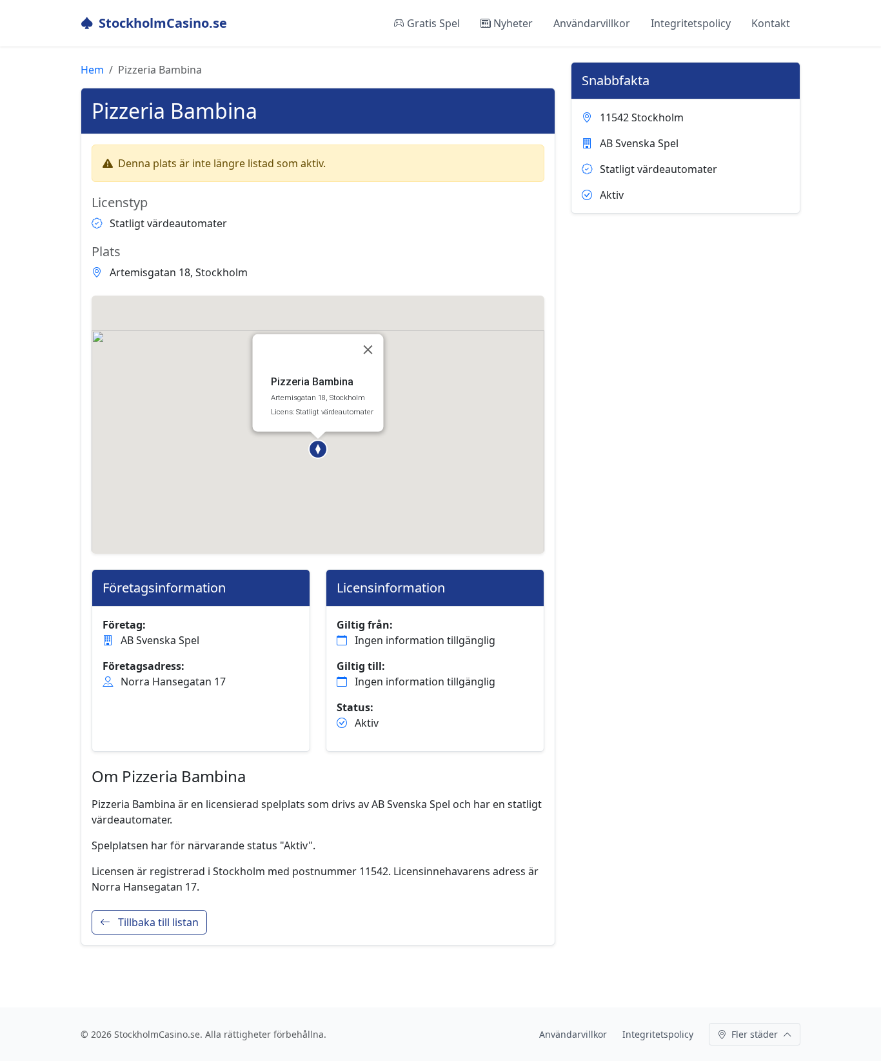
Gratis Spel (433, 23)
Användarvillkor (591, 23)
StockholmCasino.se (163, 23)
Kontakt (770, 23)
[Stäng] (368, 349)
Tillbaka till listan (157, 922)
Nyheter (513, 23)
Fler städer (754, 1034)
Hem (92, 70)
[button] (318, 449)
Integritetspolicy (691, 23)
